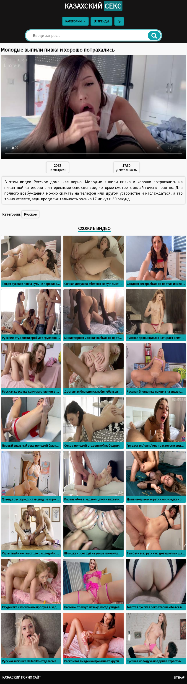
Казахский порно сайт (21, 677)
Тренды (103, 21)
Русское (30, 214)
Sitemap (179, 677)
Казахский (93, 5)
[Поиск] (154, 35)
